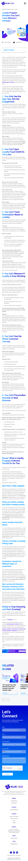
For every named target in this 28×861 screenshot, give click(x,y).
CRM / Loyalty (14, 9)
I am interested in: (6, 741)
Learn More (4, 693)
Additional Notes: (5, 756)
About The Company (14, 816)
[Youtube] (14, 852)
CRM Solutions (14, 800)
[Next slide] (8, 699)
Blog (14, 820)
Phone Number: (5, 748)
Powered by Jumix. (17, 859)
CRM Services (14, 803)
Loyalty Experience (14, 809)
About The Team (14, 818)
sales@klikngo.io (14, 843)
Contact (14, 822)
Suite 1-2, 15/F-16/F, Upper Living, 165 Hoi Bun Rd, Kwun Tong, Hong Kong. (14, 831)
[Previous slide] (3, 699)
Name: (3, 727)
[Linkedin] (17, 852)
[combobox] (3, 751)
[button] (25, 3)
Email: (3, 734)
